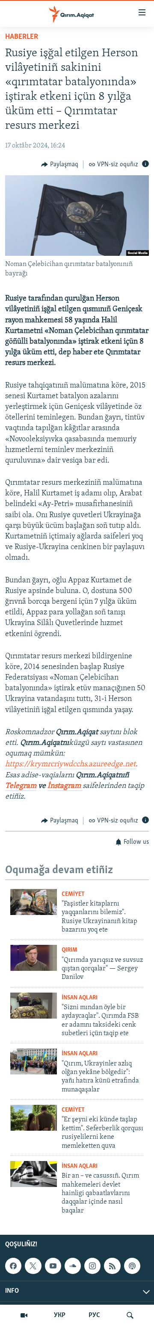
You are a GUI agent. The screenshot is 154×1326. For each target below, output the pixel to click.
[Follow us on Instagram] (92, 1266)
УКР (59, 1315)
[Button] (59, 164)
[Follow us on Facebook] (13, 1266)
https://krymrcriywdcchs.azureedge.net (70, 764)
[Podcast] (132, 1266)
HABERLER (21, 37)
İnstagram (65, 786)
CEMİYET (73, 894)
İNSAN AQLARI (80, 998)
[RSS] (112, 1266)
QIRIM (69, 950)
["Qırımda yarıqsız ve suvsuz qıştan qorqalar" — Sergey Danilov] (33, 958)
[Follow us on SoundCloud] (73, 1266)
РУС (94, 1315)
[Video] (24, 1315)
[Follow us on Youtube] (53, 1266)
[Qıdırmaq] (130, 1315)
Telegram (20, 786)
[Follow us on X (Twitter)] (33, 1266)
